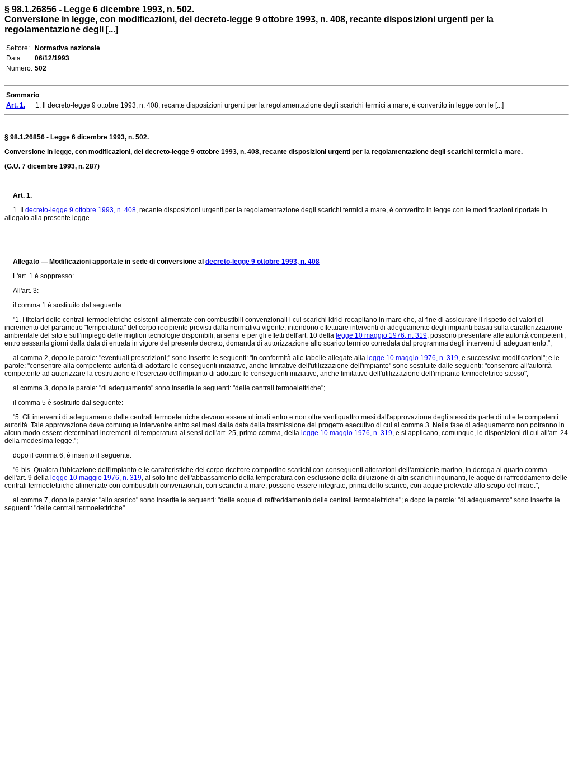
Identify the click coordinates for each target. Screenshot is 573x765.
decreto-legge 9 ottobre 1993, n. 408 (80, 210)
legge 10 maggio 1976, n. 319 (381, 335)
